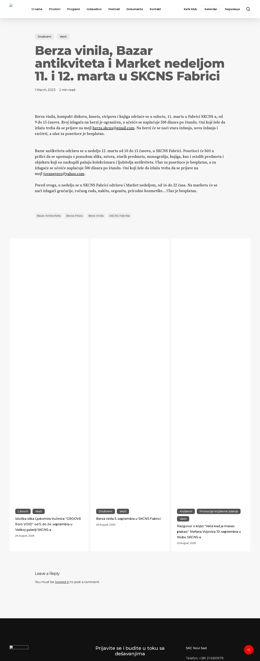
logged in (62, 582)
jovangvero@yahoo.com (63, 174)
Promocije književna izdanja (218, 511)
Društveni (44, 36)
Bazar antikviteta (49, 215)
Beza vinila (96, 215)
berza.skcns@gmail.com (113, 128)
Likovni (23, 511)
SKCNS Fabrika (119, 215)
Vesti (63, 36)
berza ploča (74, 215)
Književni (186, 511)
